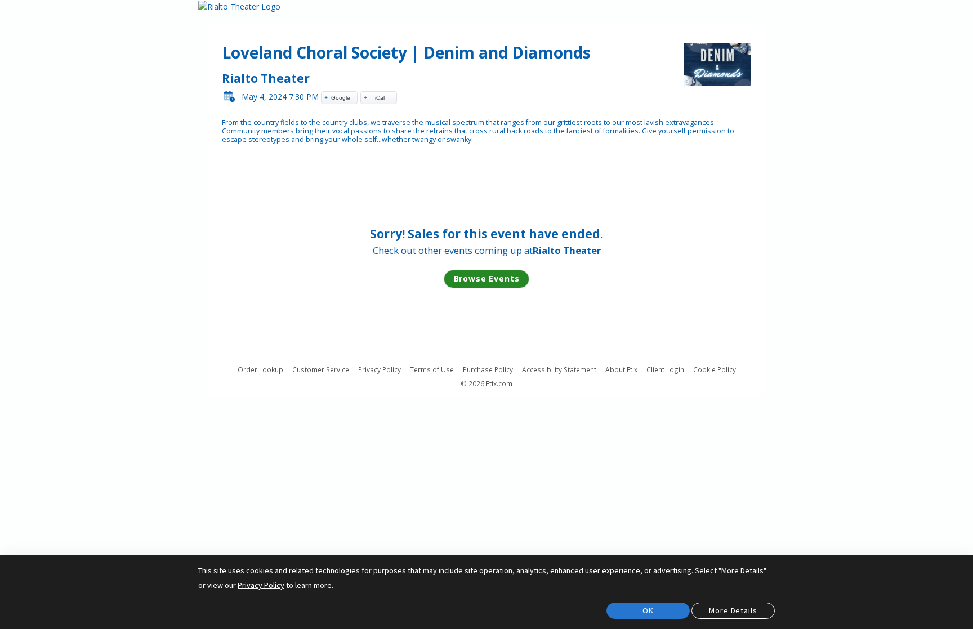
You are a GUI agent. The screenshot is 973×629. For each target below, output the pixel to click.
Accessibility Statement (559, 369)
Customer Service (320, 369)
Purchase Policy (488, 369)
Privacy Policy (379, 369)
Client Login (665, 369)
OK (648, 610)
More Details (733, 610)
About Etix (621, 369)
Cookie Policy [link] (714, 369)
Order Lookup (260, 369)
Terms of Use (432, 369)
